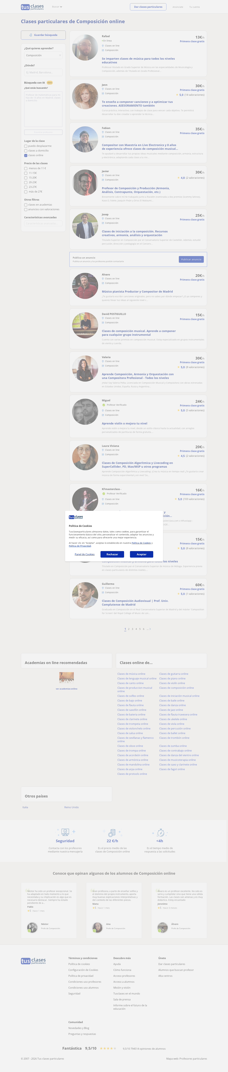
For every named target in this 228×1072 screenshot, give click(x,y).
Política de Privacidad (80, 545)
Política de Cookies (141, 542)
